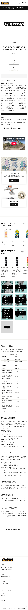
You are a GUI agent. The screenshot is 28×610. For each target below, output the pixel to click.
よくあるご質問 (4, 583)
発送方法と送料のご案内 (7, 579)
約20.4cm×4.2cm (13, 70)
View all (23, 224)
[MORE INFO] (14, 171)
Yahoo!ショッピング (6, 590)
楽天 (2, 588)
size (14, 67)
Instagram (3, 597)
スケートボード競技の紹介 (7, 569)
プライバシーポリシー (6, 581)
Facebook (3, 600)
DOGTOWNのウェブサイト (14, 113)
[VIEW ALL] (14, 196)
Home (13, 42)
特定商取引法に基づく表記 (7, 576)
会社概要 (3, 574)
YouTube (3, 595)
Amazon (3, 593)
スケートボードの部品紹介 (7, 567)
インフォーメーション (6, 564)
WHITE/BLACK (13, 63)
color (14, 60)
